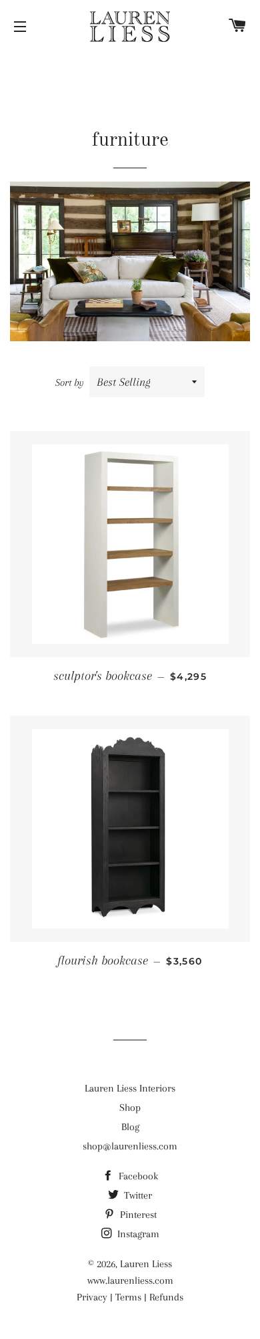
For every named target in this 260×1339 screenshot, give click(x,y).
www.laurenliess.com (130, 1280)
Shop (130, 1108)
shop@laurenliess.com (130, 1146)
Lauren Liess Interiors (130, 1088)
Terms (128, 1297)
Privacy (92, 1297)
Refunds (166, 1297)
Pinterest (137, 1215)
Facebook (137, 1176)
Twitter (136, 1195)
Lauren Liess (146, 1264)
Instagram (137, 1234)
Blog (130, 1127)
